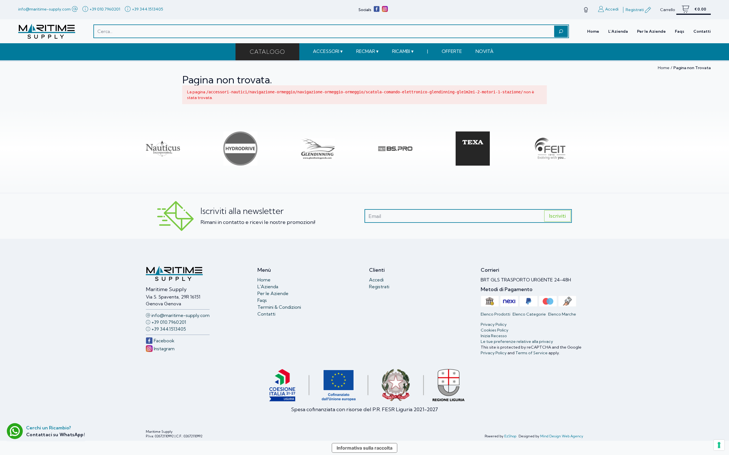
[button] (328, 51)
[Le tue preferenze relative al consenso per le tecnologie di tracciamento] (719, 445)
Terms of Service (531, 352)
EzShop (510, 436)
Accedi (376, 280)
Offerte (452, 51)
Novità (484, 51)
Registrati (379, 286)
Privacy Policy (494, 352)
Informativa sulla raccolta (364, 448)
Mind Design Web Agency (561, 436)
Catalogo (267, 51)
